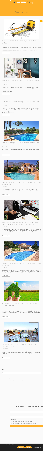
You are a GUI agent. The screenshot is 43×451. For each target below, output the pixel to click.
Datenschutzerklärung (20, 421)
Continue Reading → (5, 154)
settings (5, 449)
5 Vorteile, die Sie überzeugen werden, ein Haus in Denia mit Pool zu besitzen (15, 392)
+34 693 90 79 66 (25, 6)
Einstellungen (36, 447)
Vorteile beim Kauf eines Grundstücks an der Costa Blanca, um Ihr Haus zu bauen (16, 383)
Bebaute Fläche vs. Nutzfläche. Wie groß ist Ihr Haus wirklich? (12, 380)
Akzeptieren (21, 447)
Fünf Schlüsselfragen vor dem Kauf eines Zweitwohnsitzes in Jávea (13, 389)
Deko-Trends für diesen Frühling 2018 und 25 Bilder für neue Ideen (13, 386)
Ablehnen (28, 447)
